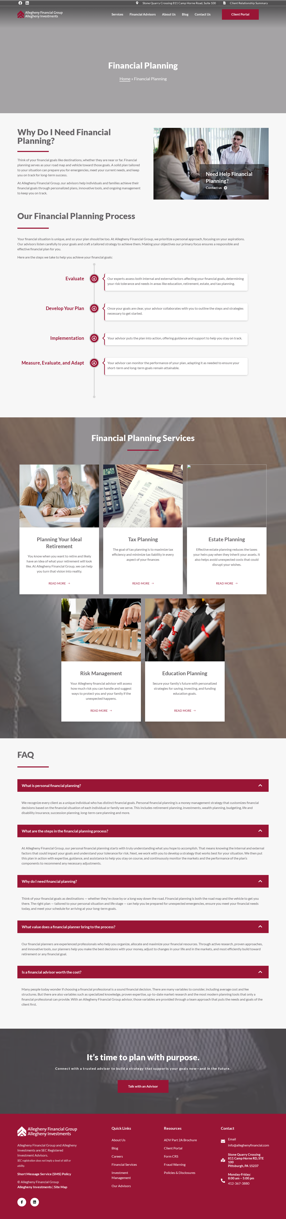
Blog (185, 14)
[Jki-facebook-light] (21, 1202)
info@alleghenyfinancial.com (248, 1145)
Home (125, 78)
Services (117, 14)
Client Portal (240, 14)
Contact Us (203, 14)
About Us (169, 14)
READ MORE (57, 583)
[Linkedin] (27, 3)
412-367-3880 (238, 1183)
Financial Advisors (143, 14)
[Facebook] (20, 3)
